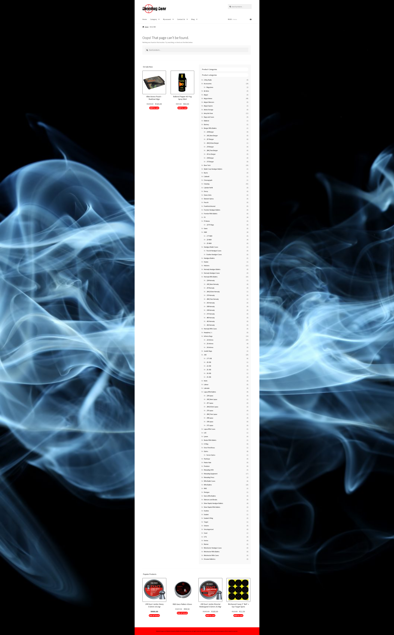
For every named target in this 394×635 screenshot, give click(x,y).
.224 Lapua (209, 396)
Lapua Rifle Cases (209, 429)
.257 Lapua (209, 403)
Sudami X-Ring (208, 518)
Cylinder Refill (208, 188)
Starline (206, 511)
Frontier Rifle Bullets (210, 214)
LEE (205, 433)
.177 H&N (209, 236)
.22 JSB (208, 366)
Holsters (206, 266)
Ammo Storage (208, 110)
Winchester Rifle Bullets (211, 552)
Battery (206, 124)
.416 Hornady (210, 325)
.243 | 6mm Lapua (211, 399)
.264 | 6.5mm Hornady (213, 292)
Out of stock (154, 615)
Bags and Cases (209, 117)
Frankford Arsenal (209, 206)
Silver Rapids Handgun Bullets (213, 503)
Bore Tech (207, 165)
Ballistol (206, 121)
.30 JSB (208, 373)
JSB (205, 355)
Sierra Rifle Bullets (210, 496)
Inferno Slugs (208, 336)
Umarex (206, 526)
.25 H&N (208, 243)
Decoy (206, 191)
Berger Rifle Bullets (210, 128)
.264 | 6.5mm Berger (212, 143)
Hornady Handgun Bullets (212, 269)
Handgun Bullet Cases (211, 247)
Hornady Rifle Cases (210, 329)
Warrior (206, 544)
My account (167, 19)
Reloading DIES (209, 470)
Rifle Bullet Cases (209, 481)
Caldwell (206, 176)
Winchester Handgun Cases (213, 548)
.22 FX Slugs (210, 225)
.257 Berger (210, 139)
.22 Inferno (209, 340)
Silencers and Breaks (210, 500)
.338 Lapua (209, 422)
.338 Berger (210, 158)
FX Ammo (207, 221)
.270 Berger (210, 147)
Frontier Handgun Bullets (212, 210)
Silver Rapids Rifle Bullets (212, 507)
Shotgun (206, 492)
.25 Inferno (209, 344)
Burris (206, 173)
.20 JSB (208, 362)
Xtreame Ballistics (209, 559)
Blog (193, 19)
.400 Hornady (210, 318)
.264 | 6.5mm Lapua (212, 407)
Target (206, 522)
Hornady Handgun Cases (212, 273)
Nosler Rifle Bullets (210, 440)
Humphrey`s (208, 332)
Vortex (206, 541)
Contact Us (181, 19)
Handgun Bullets (209, 258)
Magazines (209, 87)
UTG (205, 537)
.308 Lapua (209, 418)
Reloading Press (209, 477)
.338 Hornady (210, 310)
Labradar (207, 388)
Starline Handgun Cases (214, 254)
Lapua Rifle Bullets (210, 392)
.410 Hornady (210, 321)
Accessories (208, 84)
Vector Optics (210, 455)
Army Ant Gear (208, 113)
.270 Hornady (210, 295)
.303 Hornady (210, 303)
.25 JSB (208, 370)
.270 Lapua (209, 411)
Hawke (206, 262)
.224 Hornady (210, 280)
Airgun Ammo (208, 98)
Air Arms (206, 91)
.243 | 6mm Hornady (212, 284)
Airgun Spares (208, 106)
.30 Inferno (209, 347)
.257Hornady (210, 288)
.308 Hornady (210, 306)
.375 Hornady (210, 314)
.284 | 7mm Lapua (211, 414)
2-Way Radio (208, 80)
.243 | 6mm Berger (212, 136)
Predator (207, 466)
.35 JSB (208, 377)
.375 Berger (210, 162)
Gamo (205, 228)
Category (153, 19)
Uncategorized (208, 529)
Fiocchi (206, 202)
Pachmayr (207, 459)
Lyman (206, 436)
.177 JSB (209, 358)
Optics (206, 451)
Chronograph (208, 180)
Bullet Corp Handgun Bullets (213, 169)
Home (144, 19)
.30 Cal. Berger (211, 154)
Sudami (206, 514)
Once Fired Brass (209, 448)
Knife (205, 381)
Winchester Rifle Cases (211, 555)
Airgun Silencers (209, 102)
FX (205, 217)
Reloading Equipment (211, 474)
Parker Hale (207, 462)
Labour (206, 384)
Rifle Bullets (208, 485)
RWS (205, 488)
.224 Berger (210, 132)
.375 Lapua (209, 425)
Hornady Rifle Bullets (211, 277)
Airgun (206, 95)
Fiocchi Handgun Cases (213, 251)
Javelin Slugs (208, 351)
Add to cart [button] (154, 108)
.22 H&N (208, 240)
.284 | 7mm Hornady (212, 299)
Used (205, 533)
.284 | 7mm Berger (212, 150)
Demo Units (207, 195)
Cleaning (206, 184)
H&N (205, 232)
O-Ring (206, 444)
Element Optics (209, 199)
